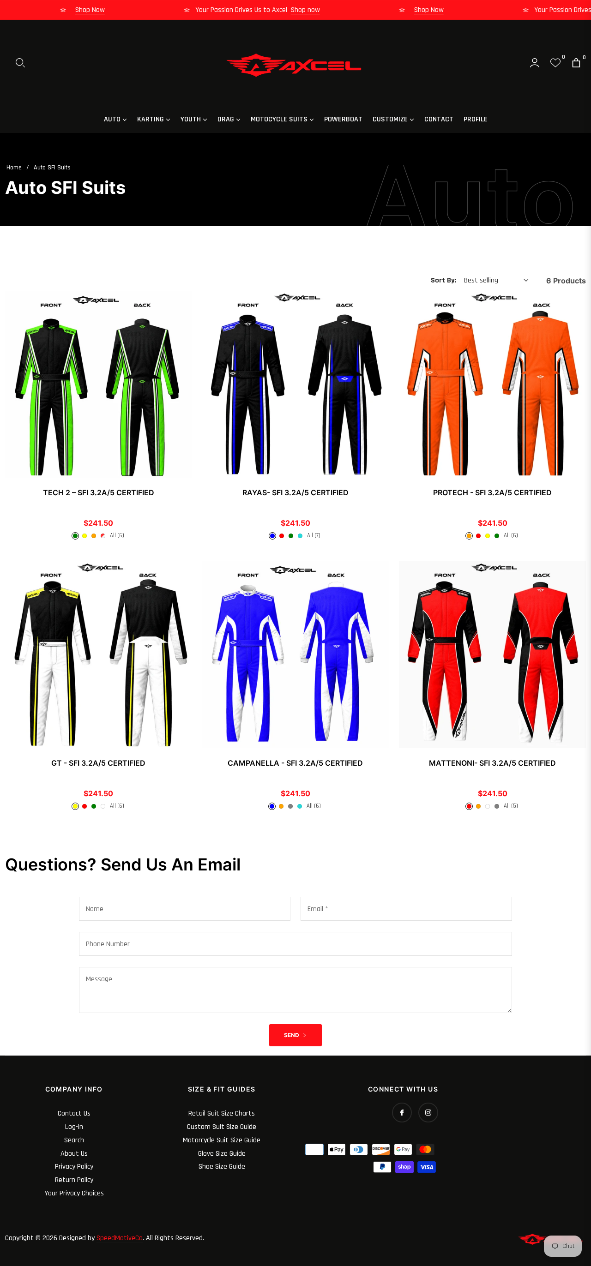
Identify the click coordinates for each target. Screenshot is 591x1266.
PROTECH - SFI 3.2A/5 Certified (492, 492)
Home (14, 167)
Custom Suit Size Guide (221, 1127)
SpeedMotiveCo (119, 1238)
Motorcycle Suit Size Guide (221, 1140)
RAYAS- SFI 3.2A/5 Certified (295, 492)
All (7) (313, 535)
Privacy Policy (74, 1166)
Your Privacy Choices (74, 1193)
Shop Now (103, 10)
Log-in (74, 1127)
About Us (74, 1153)
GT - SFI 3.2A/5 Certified (98, 763)
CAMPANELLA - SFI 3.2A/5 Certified (295, 763)
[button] (20, 62)
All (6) (117, 535)
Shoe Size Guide (222, 1166)
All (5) (511, 806)
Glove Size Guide (222, 1153)
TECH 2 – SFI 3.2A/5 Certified (98, 492)
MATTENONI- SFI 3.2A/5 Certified (492, 763)
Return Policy (74, 1180)
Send (292, 1035)
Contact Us (74, 1113)
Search (74, 1140)
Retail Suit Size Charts (221, 1113)
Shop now (318, 10)
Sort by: (444, 280)
